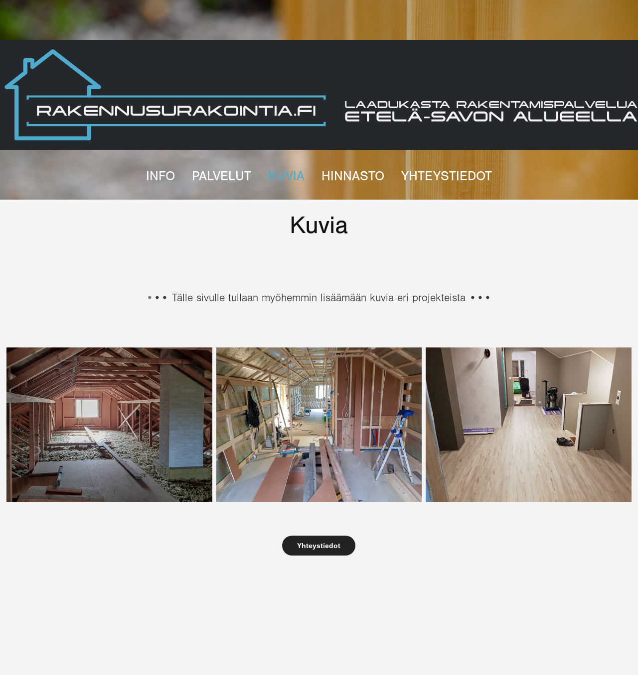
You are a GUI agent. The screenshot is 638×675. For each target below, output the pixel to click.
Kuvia (286, 176)
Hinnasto (352, 176)
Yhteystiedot (446, 176)
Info (160, 176)
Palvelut (221, 176)
